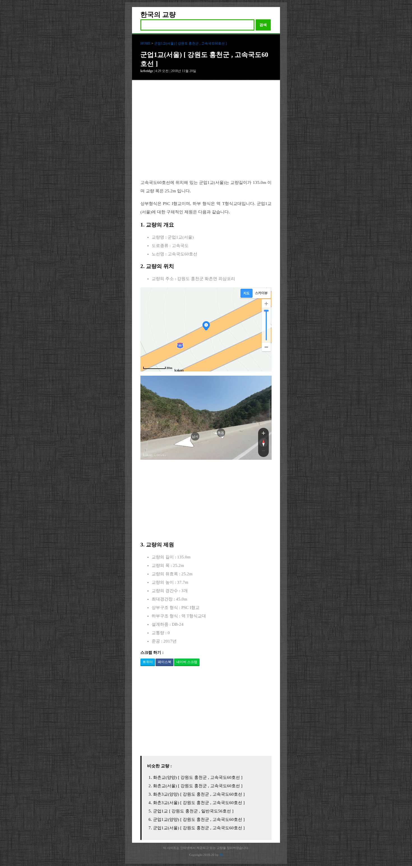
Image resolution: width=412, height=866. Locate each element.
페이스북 (164, 662)
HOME (145, 43)
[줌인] (263, 433)
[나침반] (263, 442)
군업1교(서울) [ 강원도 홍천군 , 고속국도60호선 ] (190, 43)
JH (221, 854)
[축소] (266, 346)
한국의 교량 (158, 14)
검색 (263, 25)
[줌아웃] (263, 452)
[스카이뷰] (261, 293)
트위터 (148, 662)
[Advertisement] (206, 134)
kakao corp (147, 455)
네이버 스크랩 (186, 662)
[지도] (246, 293)
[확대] (266, 303)
